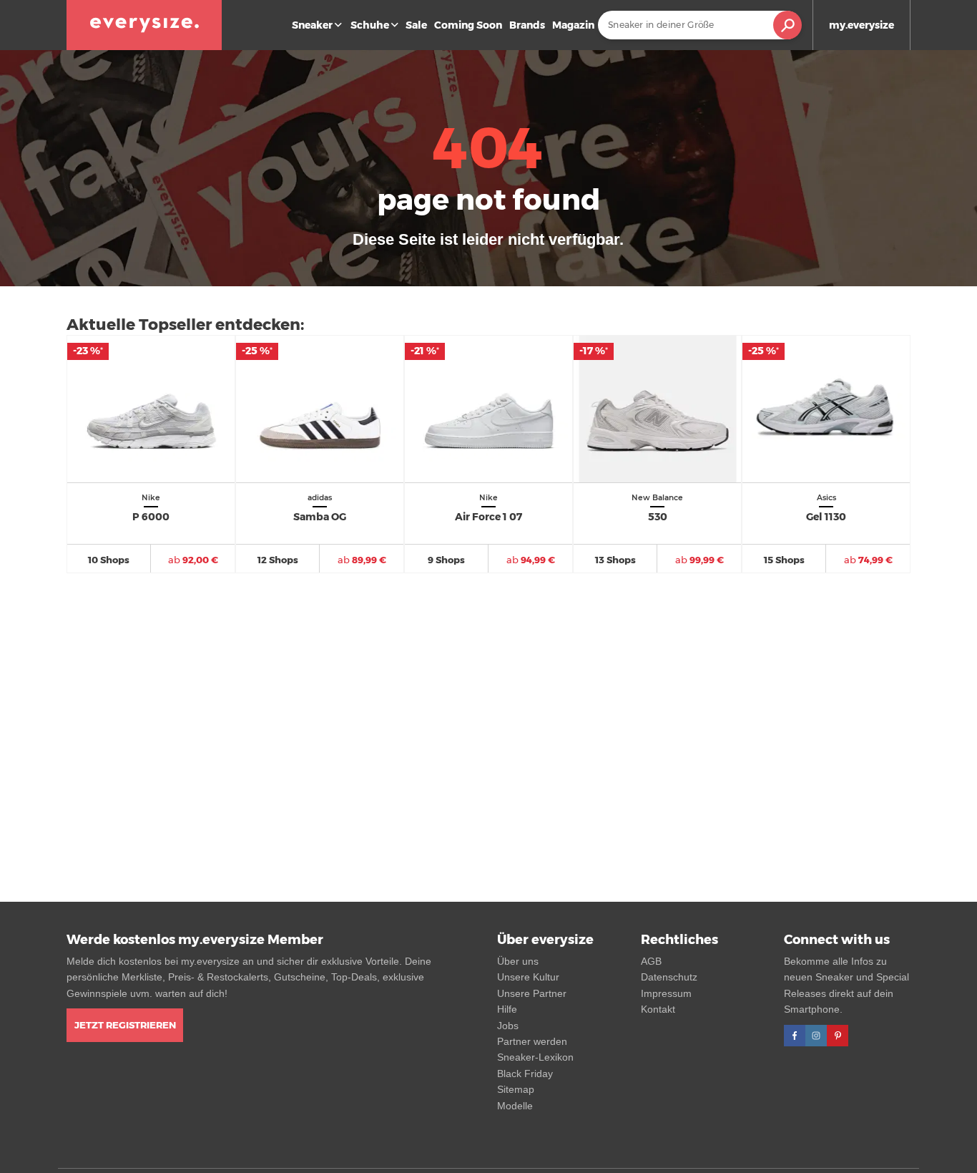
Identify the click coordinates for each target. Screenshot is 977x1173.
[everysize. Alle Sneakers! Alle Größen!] (144, 25)
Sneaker (312, 25)
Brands (527, 25)
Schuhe (369, 25)
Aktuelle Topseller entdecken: (185, 324)
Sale (416, 25)
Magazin (573, 25)
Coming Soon (468, 25)
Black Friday (525, 1073)
